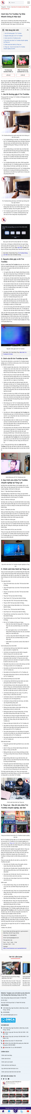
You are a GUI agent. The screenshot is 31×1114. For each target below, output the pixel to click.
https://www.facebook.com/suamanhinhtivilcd (14, 948)
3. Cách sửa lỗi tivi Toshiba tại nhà (12, 38)
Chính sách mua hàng (6, 1055)
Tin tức (8, 7)
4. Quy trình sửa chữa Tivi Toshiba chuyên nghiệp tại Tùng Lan (16, 41)
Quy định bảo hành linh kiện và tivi (9, 1068)
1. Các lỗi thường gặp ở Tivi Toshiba (12, 33)
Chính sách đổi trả (5, 1058)
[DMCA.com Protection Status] (8, 1019)
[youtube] (15, 1092)
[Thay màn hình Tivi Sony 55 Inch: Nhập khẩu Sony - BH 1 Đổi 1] (11, 968)
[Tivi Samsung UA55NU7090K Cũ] (8, 61)
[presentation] (1, 66)
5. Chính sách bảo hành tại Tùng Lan (12, 44)
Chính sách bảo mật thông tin (8, 1065)
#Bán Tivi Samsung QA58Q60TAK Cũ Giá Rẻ (22, 71)
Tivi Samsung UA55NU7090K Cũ (8, 70)
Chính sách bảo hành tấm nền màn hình (11, 1072)
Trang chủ (3, 7)
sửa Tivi (20, 247)
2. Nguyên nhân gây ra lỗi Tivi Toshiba (13, 35)
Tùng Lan (12, 843)
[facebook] (1, 1079)
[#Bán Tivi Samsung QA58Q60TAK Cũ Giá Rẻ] (22, 61)
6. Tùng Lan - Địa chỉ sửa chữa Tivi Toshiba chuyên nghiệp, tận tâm (14, 47)
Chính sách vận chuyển (7, 1062)
